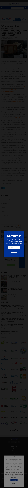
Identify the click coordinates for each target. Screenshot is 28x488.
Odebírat (14, 251)
